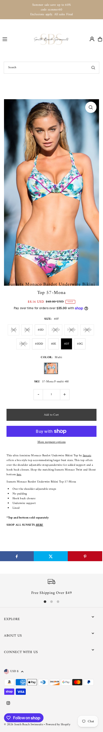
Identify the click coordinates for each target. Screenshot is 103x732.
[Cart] (100, 39)
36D (13, 330)
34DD (71, 330)
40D (41, 330)
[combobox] (51, 68)
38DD (23, 344)
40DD (39, 344)
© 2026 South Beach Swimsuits (23, 724)
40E (53, 344)
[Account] (92, 39)
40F (66, 344)
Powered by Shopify (58, 724)
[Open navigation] (16, 39)
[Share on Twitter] (51, 556)
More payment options (52, 442)
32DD (55, 330)
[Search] (93, 68)
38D (27, 330)
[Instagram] (8, 703)
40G (80, 344)
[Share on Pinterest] (85, 556)
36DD (87, 330)
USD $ (14, 671)
